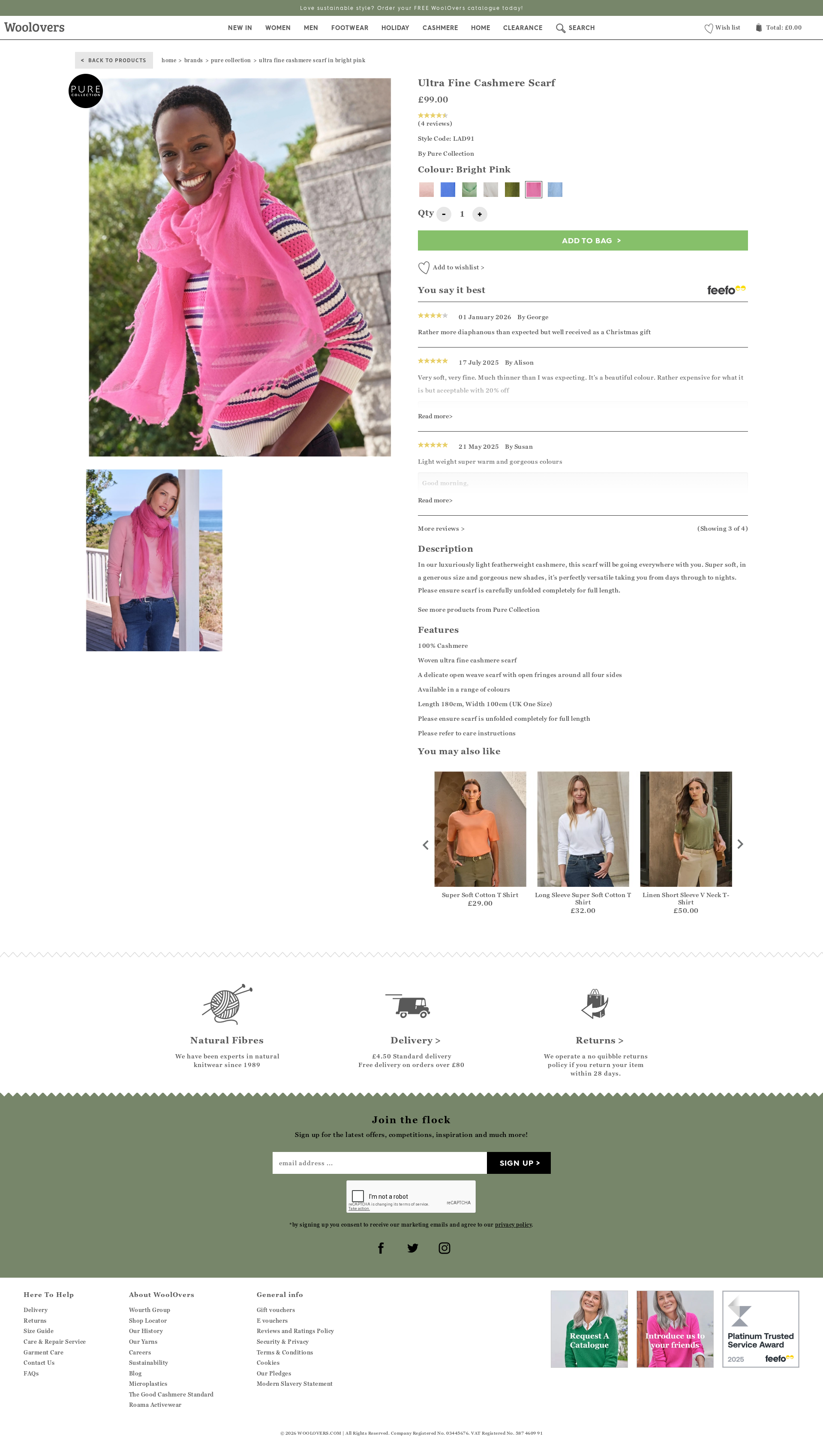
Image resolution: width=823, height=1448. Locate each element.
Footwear (350, 28)
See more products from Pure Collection (479, 609)
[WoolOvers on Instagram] (443, 1246)
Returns (35, 1320)
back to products (117, 59)
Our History (146, 1330)
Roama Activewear (155, 1404)
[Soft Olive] (512, 189)
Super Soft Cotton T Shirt (480, 894)
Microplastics (148, 1383)
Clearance (523, 28)
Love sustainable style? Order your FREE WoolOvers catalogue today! (411, 8)
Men (311, 28)
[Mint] (469, 189)
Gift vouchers (276, 1309)
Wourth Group (150, 1309)
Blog (135, 1373)
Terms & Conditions (285, 1352)
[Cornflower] (448, 189)
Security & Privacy (283, 1341)
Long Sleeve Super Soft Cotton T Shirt (583, 898)
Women (278, 28)
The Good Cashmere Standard (171, 1394)
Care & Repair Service (55, 1341)
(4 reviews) (435, 123)
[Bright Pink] (533, 189)
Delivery (36, 1309)
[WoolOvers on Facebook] (379, 1246)
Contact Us (39, 1362)
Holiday (395, 28)
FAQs (31, 1373)
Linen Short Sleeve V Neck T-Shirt (686, 898)
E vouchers (272, 1320)
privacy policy (513, 1224)
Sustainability (148, 1362)
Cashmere (440, 28)
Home (480, 28)
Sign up (517, 1163)
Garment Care (43, 1352)
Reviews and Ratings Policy (295, 1330)
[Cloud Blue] (555, 189)
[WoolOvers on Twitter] (411, 1246)
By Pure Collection (446, 153)
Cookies (268, 1362)
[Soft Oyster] (426, 189)
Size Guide (39, 1330)
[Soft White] (491, 189)
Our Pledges (274, 1373)
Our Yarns (143, 1341)
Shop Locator (148, 1320)
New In (240, 28)
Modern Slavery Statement (295, 1383)
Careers (140, 1352)
